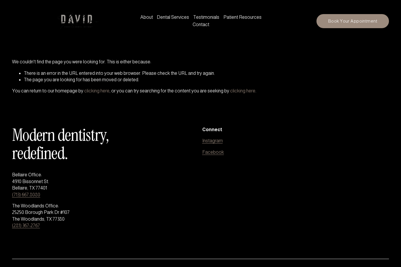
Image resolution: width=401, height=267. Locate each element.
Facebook (213, 152)
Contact (201, 24)
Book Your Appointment (352, 21)
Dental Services (173, 17)
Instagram (212, 140)
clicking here (96, 90)
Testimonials (206, 17)
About (146, 17)
